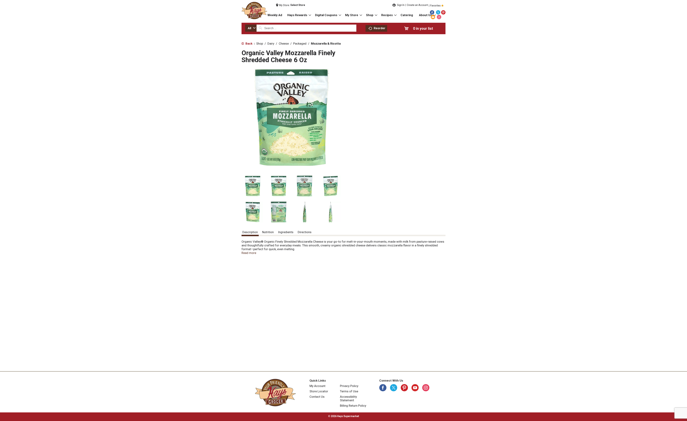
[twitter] (438, 12)
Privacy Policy (349, 386)
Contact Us (317, 396)
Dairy (270, 43)
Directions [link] (304, 232)
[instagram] (439, 17)
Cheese (284, 43)
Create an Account (417, 5)
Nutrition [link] (268, 232)
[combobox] (251, 28)
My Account (317, 386)
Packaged (299, 43)
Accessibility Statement (348, 398)
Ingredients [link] (285, 232)
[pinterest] (443, 12)
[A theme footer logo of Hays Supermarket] (275, 392)
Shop (259, 43)
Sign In (401, 5)
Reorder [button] (379, 28)
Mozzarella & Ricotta (326, 43)
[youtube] (433, 17)
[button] (253, 186)
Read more (249, 253)
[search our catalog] (260, 28)
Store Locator (319, 391)
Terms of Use (349, 391)
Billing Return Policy (353, 405)
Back (248, 43)
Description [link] (250, 232)
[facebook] (432, 12)
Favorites (435, 5)
